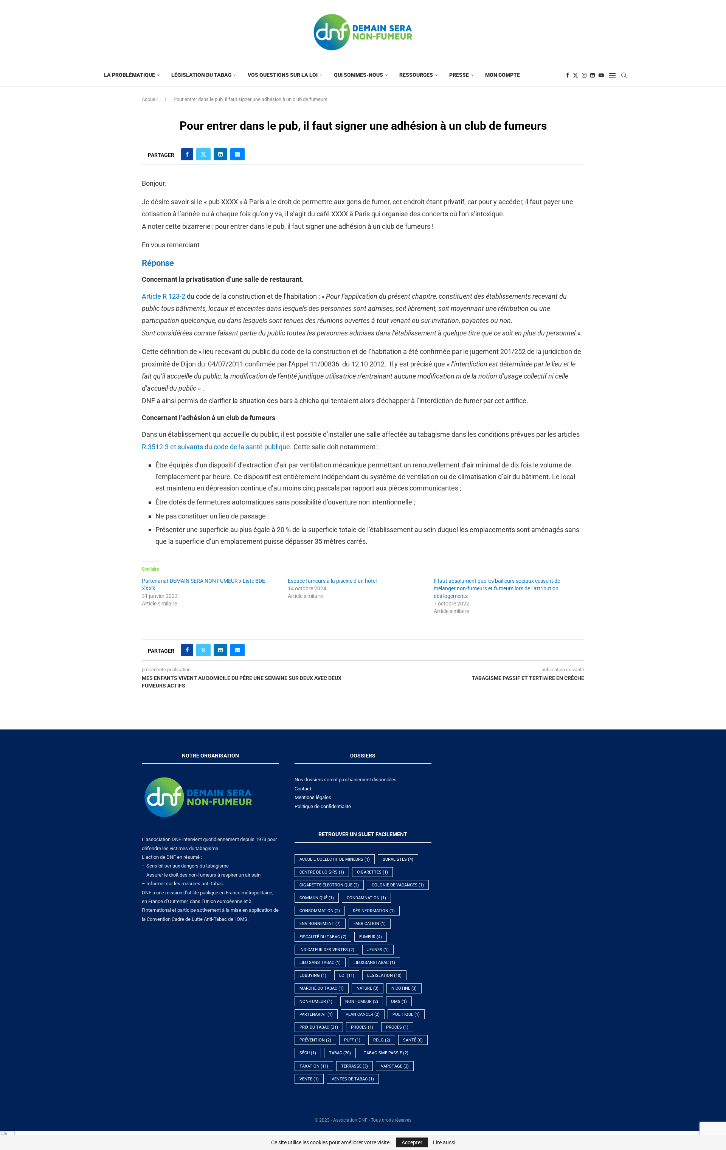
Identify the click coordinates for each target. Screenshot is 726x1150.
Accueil (150, 99)
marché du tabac (321, 988)
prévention (315, 1040)
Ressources (416, 75)
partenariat (316, 1014)
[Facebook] (567, 75)
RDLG (381, 1040)
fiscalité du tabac (322, 936)
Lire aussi (444, 1142)
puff (352, 1040)
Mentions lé (307, 797)
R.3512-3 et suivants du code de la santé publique (216, 447)
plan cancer (363, 1014)
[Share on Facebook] (187, 154)
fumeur (370, 936)
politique (406, 1014)
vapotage (395, 1066)
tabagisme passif (386, 1053)
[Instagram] (584, 75)
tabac (340, 1053)
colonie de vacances (398, 885)
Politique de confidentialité (323, 806)
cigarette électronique (329, 885)
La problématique (129, 75)
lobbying (312, 975)
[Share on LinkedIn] (220, 154)
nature (368, 988)
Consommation (319, 910)
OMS (399, 1001)
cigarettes (372, 872)
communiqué (316, 897)
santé (413, 1040)
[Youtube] (601, 75)
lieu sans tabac (320, 962)
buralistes (398, 859)
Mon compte (502, 75)
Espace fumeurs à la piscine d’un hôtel (332, 581)
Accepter (412, 1142)
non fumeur (361, 1001)
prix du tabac (318, 1027)
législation (384, 975)
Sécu (307, 1053)
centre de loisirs (321, 872)
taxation (313, 1066)
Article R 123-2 (163, 296)
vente (309, 1079)
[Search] (624, 75)
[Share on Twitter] (203, 154)
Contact (303, 788)
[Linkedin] (592, 75)
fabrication (370, 923)
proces (362, 1027)
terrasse (354, 1066)
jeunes (378, 949)
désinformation (374, 910)
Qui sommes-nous (358, 75)
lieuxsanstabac (374, 962)
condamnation (366, 897)
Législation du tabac (201, 75)
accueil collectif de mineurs (334, 859)
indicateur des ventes (326, 949)
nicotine (404, 988)
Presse (459, 75)
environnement (320, 923)
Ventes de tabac (353, 1079)
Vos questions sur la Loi (283, 75)
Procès (397, 1027)
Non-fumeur (315, 1001)
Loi (346, 975)
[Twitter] (575, 75)
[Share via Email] (237, 154)
